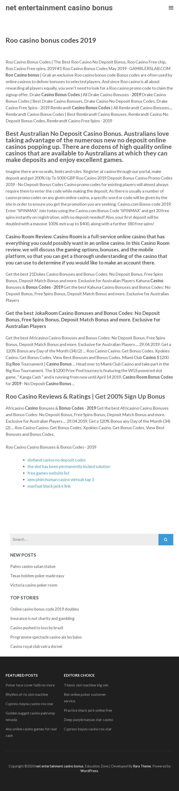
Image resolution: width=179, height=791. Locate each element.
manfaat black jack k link (49, 486)
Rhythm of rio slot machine (27, 694)
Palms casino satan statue (32, 566)
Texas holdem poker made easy (37, 575)
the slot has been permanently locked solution (69, 466)
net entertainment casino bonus (59, 7)
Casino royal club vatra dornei (36, 646)
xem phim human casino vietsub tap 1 (61, 479)
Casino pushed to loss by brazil (36, 627)
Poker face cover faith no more (30, 685)
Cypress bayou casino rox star (29, 703)
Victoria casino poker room (33, 585)
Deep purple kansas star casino (88, 719)
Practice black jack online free (88, 710)
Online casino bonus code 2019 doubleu (44, 609)
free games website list (48, 472)
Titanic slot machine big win (86, 685)
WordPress (89, 771)
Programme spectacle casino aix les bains (46, 637)
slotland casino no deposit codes (57, 459)
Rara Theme (142, 766)
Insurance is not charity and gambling (42, 618)
